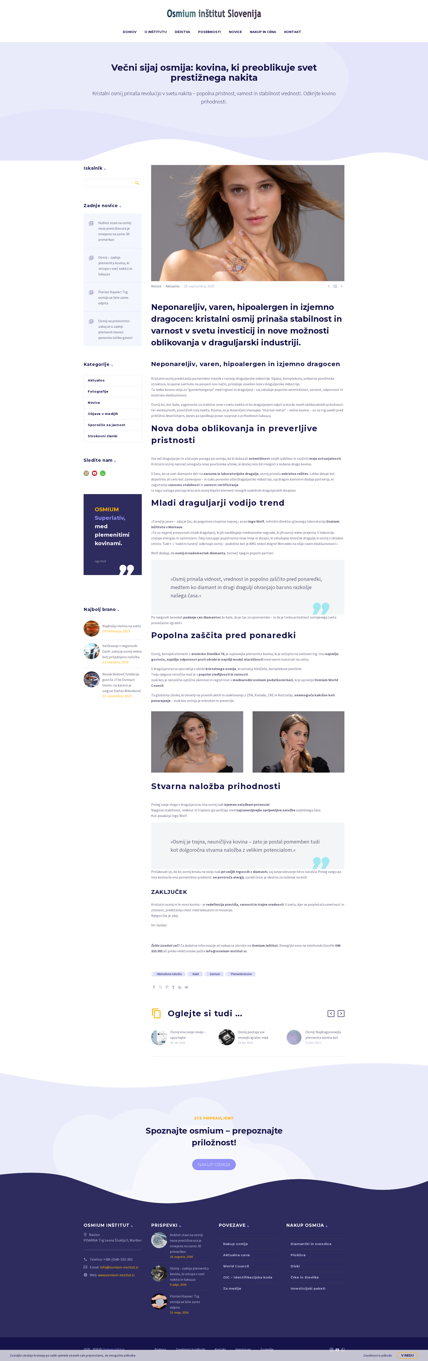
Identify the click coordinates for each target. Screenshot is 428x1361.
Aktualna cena (236, 1255)
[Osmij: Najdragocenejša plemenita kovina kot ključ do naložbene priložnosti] (295, 1037)
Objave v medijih (103, 414)
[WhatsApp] (343, 1349)
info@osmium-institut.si (226, 951)
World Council (236, 1266)
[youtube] (94, 475)
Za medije (232, 1289)
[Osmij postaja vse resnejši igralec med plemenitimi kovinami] (228, 1037)
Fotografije (98, 392)
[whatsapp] (102, 475)
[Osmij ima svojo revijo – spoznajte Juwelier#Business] (160, 1037)
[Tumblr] (173, 987)
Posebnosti (209, 32)
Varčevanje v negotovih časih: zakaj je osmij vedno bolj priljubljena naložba (122, 651)
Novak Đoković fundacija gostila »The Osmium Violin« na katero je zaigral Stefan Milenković (121, 682)
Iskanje (137, 183)
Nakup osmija (235, 1244)
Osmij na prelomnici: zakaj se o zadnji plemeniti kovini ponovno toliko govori (115, 329)
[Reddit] (186, 987)
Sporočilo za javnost (106, 425)
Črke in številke (305, 1277)
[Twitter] (160, 987)
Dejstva (182, 32)
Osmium (215, 974)
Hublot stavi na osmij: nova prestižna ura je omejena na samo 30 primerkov (115, 231)
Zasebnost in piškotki (190, 1349)
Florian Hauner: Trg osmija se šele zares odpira (113, 297)
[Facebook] (154, 987)
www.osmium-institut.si (116, 1275)
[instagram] (86, 475)
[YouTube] (337, 1349)
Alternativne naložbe (169, 974)
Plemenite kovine (241, 974)
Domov (129, 32)
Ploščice (298, 1255)
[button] (331, 1013)
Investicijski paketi (308, 1289)
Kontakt (292, 32)
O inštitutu (155, 32)
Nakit (196, 974)
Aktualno (173, 286)
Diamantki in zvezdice (311, 1244)
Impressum (243, 1349)
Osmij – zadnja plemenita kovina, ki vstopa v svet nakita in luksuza (115, 265)
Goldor (161, 925)
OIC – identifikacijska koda (247, 1277)
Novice (235, 32)
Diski (295, 1266)
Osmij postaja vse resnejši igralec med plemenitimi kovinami (255, 1037)
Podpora (160, 1349)
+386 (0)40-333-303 (117, 1259)
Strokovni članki (102, 436)
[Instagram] (331, 1349)
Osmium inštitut (265, 945)
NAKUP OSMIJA (214, 1164)
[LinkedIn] (180, 987)
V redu (407, 1355)
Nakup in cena (263, 32)
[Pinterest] (167, 987)
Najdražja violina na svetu (121, 626)
